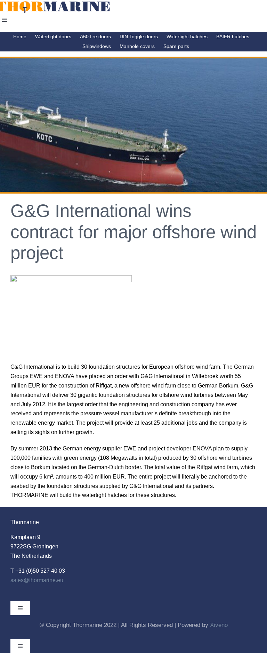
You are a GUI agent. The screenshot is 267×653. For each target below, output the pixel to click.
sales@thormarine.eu (36, 580)
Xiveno (219, 625)
